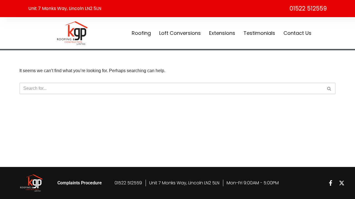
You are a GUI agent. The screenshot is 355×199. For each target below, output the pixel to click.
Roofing (141, 33)
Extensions (222, 33)
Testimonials (259, 33)
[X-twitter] (341, 183)
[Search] (329, 88)
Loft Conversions (180, 33)
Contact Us (297, 33)
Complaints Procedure (79, 182)
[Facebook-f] (330, 183)
